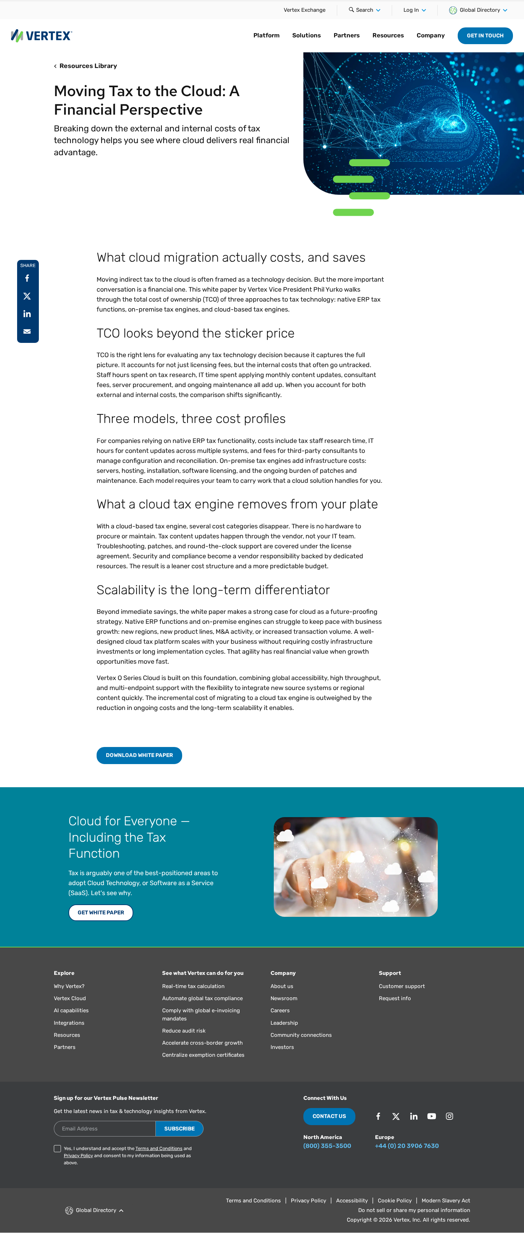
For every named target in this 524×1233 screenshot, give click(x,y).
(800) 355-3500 (327, 1145)
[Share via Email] (27, 331)
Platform (266, 35)
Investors (282, 1047)
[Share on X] (27, 296)
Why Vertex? (69, 986)
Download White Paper (139, 755)
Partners (347, 35)
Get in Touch (485, 35)
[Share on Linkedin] (27, 314)
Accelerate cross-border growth (202, 1043)
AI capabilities (71, 1010)
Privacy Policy (78, 1155)
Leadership (284, 1023)
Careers (280, 1010)
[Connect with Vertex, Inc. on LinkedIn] (414, 1116)
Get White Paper (101, 912)
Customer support (402, 986)
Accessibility (352, 1200)
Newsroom (284, 998)
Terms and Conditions (159, 1148)
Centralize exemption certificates (203, 1055)
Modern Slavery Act (446, 1200)
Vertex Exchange (304, 10)
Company (431, 35)
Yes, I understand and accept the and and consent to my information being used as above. (128, 1155)
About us (282, 986)
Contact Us (329, 1116)
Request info (395, 998)
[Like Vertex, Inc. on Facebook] (378, 1116)
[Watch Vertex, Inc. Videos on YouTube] (432, 1116)
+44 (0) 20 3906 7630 (407, 1145)
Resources (388, 35)
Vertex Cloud (70, 998)
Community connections (301, 1035)
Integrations (69, 1023)
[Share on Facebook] (27, 278)
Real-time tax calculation (193, 986)
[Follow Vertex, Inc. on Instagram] (449, 1116)
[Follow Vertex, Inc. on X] (396, 1116)
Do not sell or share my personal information (414, 1210)
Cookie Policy (395, 1200)
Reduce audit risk (184, 1031)
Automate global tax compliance (202, 998)
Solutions (306, 35)
